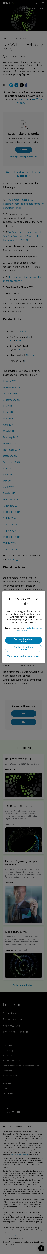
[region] (23, 627)
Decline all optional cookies (24, 648)
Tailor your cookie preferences (23, 656)
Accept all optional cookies (23, 640)
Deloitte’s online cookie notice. (29, 629)
